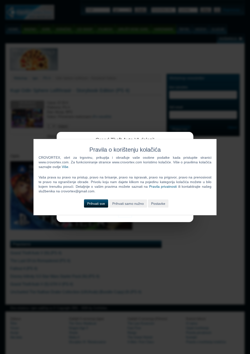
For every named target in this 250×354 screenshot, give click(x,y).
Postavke (158, 203)
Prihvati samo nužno (128, 203)
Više (65, 167)
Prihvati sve (96, 203)
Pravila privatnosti (163, 186)
